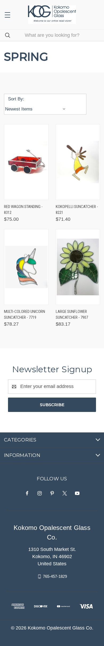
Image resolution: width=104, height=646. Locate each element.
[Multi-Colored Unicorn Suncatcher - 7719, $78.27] (26, 267)
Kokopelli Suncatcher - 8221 (77, 209)
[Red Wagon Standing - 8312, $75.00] (26, 162)
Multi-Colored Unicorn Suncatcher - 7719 (24, 314)
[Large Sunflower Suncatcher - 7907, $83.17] (78, 267)
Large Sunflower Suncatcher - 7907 (72, 314)
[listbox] (36, 109)
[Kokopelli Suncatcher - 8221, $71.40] (78, 162)
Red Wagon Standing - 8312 (23, 209)
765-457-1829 (55, 576)
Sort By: (16, 98)
